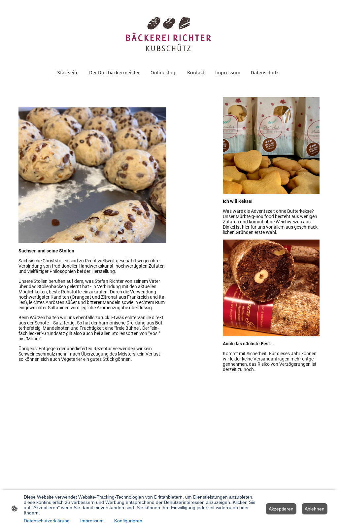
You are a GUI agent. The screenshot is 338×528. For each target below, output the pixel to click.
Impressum (92, 520)
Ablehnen (314, 508)
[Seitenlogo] (169, 32)
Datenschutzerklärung (47, 520)
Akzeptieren (281, 508)
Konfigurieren (128, 520)
